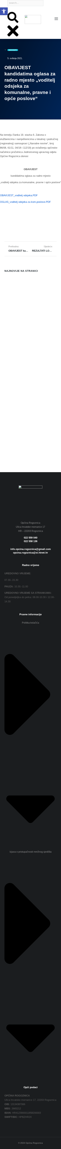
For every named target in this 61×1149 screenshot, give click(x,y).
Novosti (7, 298)
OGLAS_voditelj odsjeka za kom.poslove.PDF (25, 202)
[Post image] (10, 282)
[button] (4, 11)
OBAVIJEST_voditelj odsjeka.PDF (19, 195)
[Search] (7, 9)
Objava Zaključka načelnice (20, 342)
